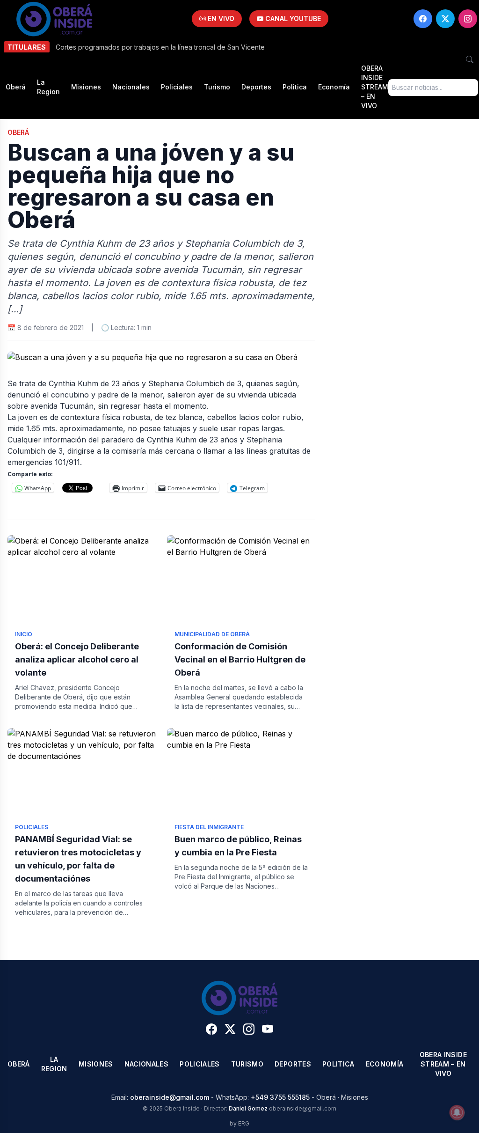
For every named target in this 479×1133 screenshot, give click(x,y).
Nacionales (131, 87)
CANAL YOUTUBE (292, 18)
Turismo (217, 87)
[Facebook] (423, 18)
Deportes (256, 87)
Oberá (16, 87)
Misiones (86, 87)
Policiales (177, 87)
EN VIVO (220, 18)
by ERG (239, 1123)
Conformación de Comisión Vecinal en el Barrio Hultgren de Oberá (239, 659)
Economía (334, 87)
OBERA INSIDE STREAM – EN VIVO (374, 87)
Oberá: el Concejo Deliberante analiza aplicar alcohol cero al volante (77, 659)
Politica (295, 87)
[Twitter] (445, 18)
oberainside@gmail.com (169, 1097)
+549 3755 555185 (280, 1097)
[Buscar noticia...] (469, 59)
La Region (48, 87)
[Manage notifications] (457, 1112)
